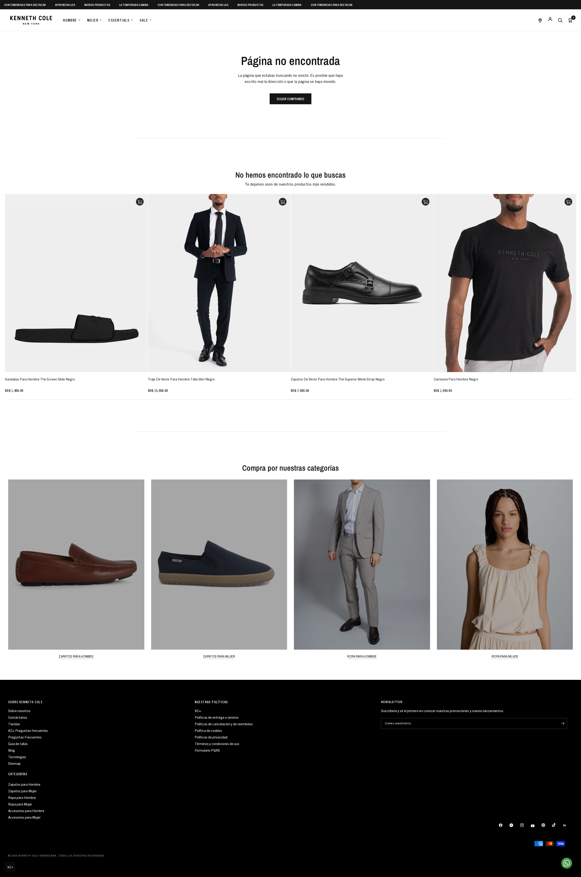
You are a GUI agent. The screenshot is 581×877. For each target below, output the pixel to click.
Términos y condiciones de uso (217, 743)
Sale (144, 20)
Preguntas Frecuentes (25, 737)
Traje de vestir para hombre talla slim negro (181, 379)
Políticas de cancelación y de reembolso (224, 724)
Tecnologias (17, 757)
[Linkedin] (568, 825)
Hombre (70, 20)
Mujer (92, 20)
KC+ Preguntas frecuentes (28, 730)
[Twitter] (514, 825)
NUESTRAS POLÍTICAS (211, 701)
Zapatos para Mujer (22, 791)
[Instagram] (525, 825)
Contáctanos (17, 717)
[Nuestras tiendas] (540, 20)
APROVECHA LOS (41, 4)
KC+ (198, 710)
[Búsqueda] (560, 20)
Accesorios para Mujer (24, 817)
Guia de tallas (18, 743)
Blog (11, 750)
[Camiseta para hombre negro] (505, 283)
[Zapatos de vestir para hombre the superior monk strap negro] (362, 283)
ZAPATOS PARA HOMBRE (76, 656)
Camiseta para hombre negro (456, 379)
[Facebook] (504, 825)
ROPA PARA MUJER (505, 656)
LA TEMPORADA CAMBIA (110, 4)
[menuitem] (71, 20)
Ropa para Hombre (22, 797)
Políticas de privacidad (211, 737)
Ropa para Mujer (20, 804)
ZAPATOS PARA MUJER (219, 656)
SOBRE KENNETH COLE (25, 701)
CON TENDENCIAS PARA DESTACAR (154, 4)
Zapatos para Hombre (24, 784)
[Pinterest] (546, 825)
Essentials (118, 20)
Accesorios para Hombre (26, 810)
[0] (569, 20)
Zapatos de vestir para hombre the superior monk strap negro (338, 379)
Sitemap (14, 763)
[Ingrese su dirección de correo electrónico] (562, 723)
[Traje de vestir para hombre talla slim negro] (219, 283)
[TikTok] (557, 825)
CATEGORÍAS (17, 774)
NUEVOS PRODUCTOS (73, 4)
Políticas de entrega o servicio (217, 717)
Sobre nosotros (19, 710)
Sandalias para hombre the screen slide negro (40, 379)
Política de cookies (208, 730)
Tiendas (14, 724)
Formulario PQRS (207, 750)
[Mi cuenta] (550, 20)
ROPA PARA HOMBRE (362, 656)
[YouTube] (536, 826)
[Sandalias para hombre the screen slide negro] (76, 283)
